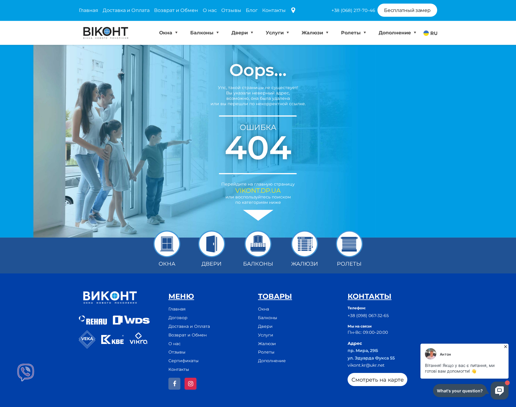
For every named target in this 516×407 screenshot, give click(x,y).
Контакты (274, 10)
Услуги (275, 33)
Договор (178, 317)
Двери (240, 33)
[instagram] (190, 384)
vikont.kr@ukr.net (366, 365)
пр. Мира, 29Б (363, 350)
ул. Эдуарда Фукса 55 (371, 358)
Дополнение (395, 33)
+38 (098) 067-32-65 (368, 315)
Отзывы (231, 10)
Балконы (202, 33)
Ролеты (351, 33)
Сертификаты (183, 360)
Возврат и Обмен (176, 10)
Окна (166, 33)
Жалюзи (313, 33)
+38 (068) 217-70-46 (353, 10)
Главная (88, 10)
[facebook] (174, 384)
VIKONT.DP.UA (258, 190)
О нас (210, 10)
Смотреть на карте (377, 380)
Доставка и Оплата (126, 10)
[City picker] (293, 10)
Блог (252, 10)
